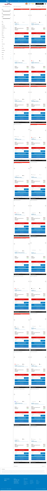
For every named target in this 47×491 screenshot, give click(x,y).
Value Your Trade (21, 79)
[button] (29, 15)
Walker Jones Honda (17, 45)
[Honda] (2, 4)
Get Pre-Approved (22, 42)
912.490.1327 (39, 3)
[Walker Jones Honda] (8, 4)
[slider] (2, 11)
